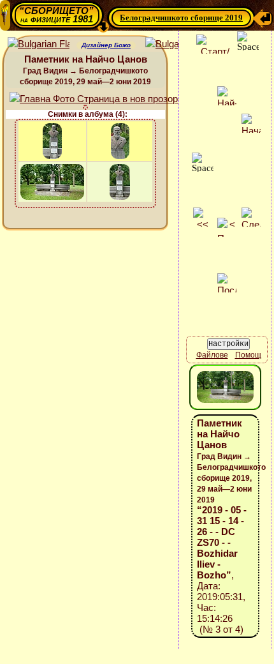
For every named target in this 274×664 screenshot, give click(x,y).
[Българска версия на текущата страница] (176, 44)
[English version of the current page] (38, 44)
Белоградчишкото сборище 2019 (181, 17)
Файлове (212, 355)
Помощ (248, 355)
